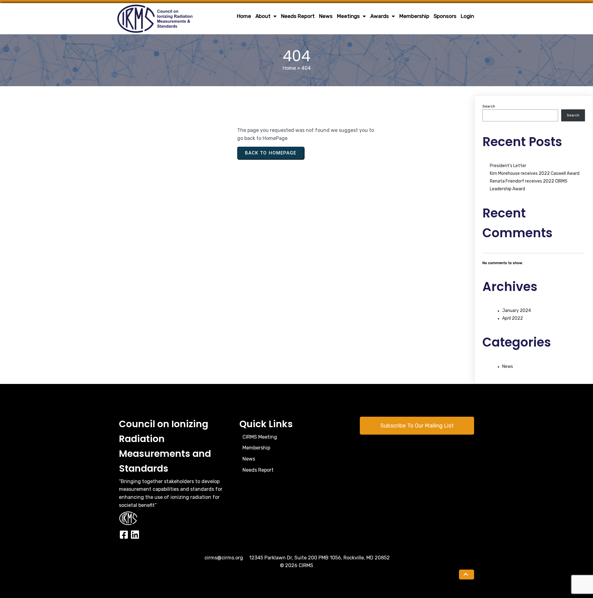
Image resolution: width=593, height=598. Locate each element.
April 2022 (512, 318)
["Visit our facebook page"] (124, 535)
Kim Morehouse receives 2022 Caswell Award (534, 173)
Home (289, 68)
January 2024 (516, 310)
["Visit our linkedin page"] (135, 535)
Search (488, 106)
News (507, 366)
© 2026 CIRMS (296, 565)
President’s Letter (508, 165)
